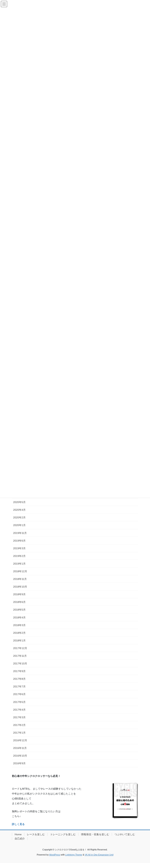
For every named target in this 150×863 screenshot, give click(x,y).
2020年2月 (19, 517)
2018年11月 (20, 579)
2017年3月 (19, 717)
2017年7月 (19, 686)
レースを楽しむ (36, 834)
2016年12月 (20, 740)
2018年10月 (20, 586)
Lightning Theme (73, 855)
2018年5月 (19, 609)
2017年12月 (20, 648)
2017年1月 (19, 732)
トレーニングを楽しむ (63, 834)
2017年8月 (19, 678)
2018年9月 (19, 594)
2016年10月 (20, 755)
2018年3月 (19, 625)
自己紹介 (20, 838)
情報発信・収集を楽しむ (95, 834)
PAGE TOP (143, 834)
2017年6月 (19, 694)
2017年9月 (19, 671)
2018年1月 (19, 640)
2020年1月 (19, 525)
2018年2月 (19, 632)
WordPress (54, 855)
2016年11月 (20, 748)
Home (18, 834)
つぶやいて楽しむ (125, 834)
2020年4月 (19, 509)
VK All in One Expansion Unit (99, 855)
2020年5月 (19, 502)
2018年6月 (19, 602)
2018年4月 (19, 617)
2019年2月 (19, 556)
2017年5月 (19, 702)
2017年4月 (19, 709)
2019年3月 (19, 548)
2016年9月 (19, 763)
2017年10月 (20, 663)
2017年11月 (20, 655)
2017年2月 (19, 725)
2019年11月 (20, 533)
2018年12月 (20, 571)
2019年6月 (19, 540)
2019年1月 (19, 563)
